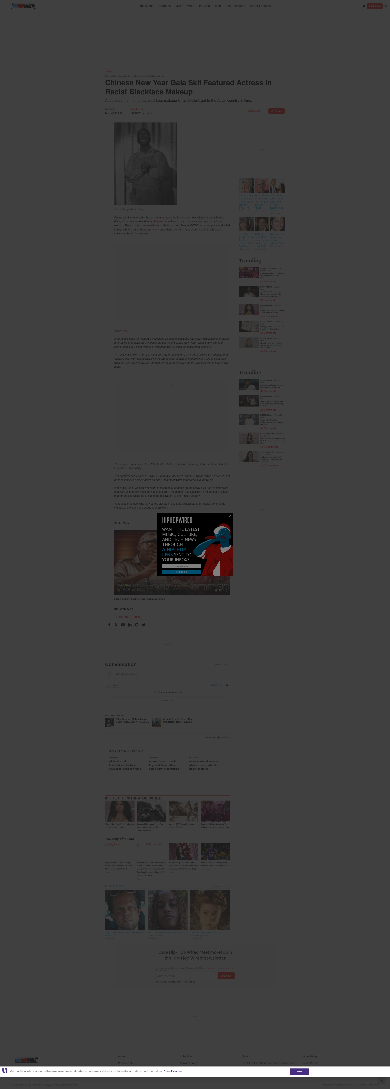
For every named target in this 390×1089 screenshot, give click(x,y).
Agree (299, 1071)
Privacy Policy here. (173, 1071)
